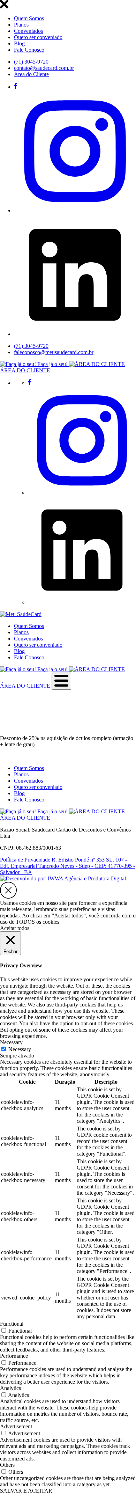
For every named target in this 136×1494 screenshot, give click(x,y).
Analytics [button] (10, 1388)
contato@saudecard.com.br (44, 68)
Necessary (19, 1049)
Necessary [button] (11, 1042)
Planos (21, 25)
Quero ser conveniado (38, 37)
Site (4, 726)
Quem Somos (29, 18)
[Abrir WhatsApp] (118, 1476)
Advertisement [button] (16, 1426)
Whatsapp (44, 726)
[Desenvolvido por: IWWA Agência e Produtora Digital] (63, 878)
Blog (19, 43)
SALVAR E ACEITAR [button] (26, 1491)
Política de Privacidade (25, 860)
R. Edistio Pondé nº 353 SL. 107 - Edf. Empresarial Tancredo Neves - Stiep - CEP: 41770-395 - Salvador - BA (67, 866)
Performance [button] (14, 1356)
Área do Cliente (31, 74)
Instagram (20, 726)
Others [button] (7, 1465)
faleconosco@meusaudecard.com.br (53, 352)
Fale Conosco (29, 50)
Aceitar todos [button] (14, 928)
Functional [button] (11, 1324)
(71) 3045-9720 (31, 62)
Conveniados (28, 31)
